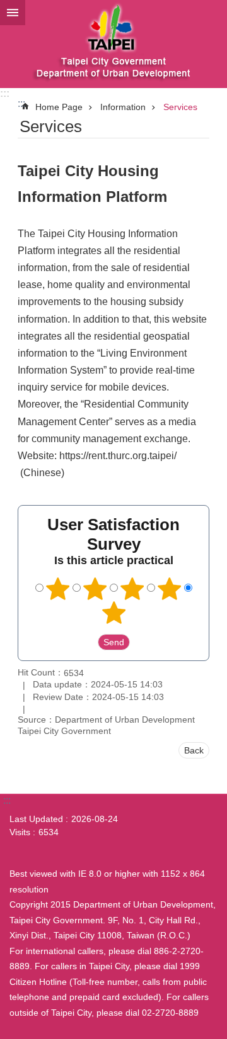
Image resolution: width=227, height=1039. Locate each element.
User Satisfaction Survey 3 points (132, 589)
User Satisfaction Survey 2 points (95, 589)
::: (4, 93)
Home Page (59, 107)
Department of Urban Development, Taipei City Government (113, 44)
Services (180, 107)
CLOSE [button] (12, 12)
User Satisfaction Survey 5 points (113, 613)
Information (123, 107)
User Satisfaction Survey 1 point (58, 589)
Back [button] (194, 750)
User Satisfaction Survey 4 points (170, 589)
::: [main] (21, 103)
